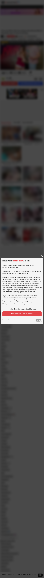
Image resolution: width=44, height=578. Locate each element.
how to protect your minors (9, 320)
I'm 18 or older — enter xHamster (22, 314)
